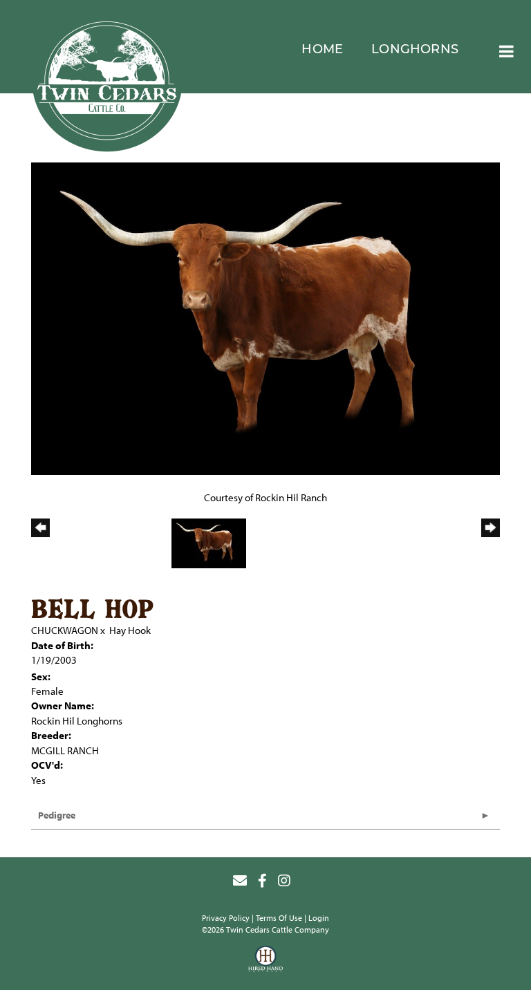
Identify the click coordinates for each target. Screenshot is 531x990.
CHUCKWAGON (64, 630)
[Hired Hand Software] (265, 961)
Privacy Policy (226, 918)
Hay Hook (130, 630)
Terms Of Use (279, 918)
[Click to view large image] (265, 317)
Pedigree (56, 815)
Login (318, 918)
